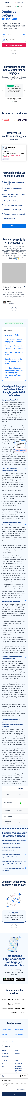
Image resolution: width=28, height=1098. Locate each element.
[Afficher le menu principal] (25, 2)
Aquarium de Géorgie (6, 1029)
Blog (3, 1066)
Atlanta (14, 53)
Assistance (18, 1063)
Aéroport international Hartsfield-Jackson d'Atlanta (7, 1032)
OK (14, 1094)
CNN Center (4, 1034)
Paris (16, 1050)
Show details (21, 1089)
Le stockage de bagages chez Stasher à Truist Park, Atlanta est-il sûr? (13, 842)
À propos (4, 1060)
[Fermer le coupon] (26, 441)
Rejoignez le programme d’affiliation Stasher (18, 1069)
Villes (6, 1041)
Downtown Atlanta (19, 1029)
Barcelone (5, 1053)
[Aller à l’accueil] (5, 2)
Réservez (14, 226)
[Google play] (8, 979)
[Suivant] (16, 309)
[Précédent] (11, 309)
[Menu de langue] (14, 2)
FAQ (3, 1063)
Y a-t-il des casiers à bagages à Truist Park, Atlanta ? (13, 869)
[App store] (20, 979)
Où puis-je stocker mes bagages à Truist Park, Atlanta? (12, 849)
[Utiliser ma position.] (24, 34)
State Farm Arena (19, 1034)
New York (18, 1053)
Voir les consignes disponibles (14, 45)
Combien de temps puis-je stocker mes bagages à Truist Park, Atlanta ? (13, 863)
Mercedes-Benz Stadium (20, 1032)
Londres (4, 1050)
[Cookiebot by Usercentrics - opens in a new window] (19, 1076)
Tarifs (16, 1060)
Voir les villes (5, 1056)
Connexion (20, 2)
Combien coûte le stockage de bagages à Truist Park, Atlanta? (11, 856)
